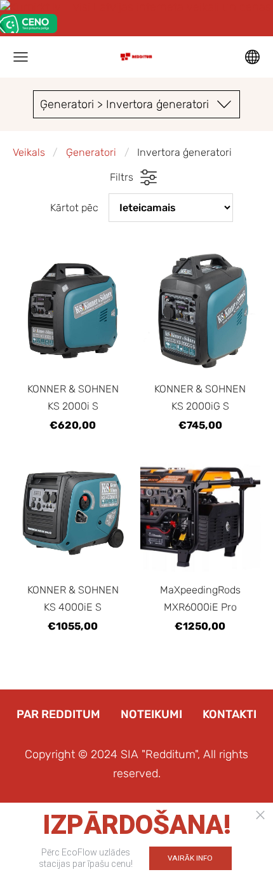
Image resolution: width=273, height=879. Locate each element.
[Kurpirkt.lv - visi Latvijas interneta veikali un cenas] (135, 7)
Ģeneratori (91, 152)
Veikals (29, 152)
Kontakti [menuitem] (229, 714)
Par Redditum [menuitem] (58, 714)
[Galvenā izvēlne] (20, 56)
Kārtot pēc (74, 208)
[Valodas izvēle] (252, 56)
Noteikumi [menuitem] (151, 714)
